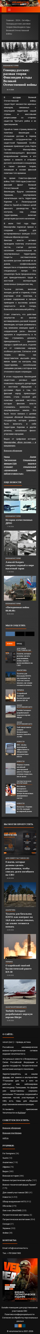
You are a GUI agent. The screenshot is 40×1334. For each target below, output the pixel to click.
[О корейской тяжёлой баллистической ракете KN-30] (11, 695)
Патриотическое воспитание (24, 782)
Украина (20, 690)
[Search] (36, 10)
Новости (20, 742)
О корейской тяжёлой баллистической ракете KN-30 (19, 968)
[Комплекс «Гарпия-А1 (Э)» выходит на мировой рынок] (11, 807)
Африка (6, 1167)
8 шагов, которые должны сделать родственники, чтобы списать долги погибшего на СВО (20, 868)
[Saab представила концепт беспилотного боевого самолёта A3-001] (11, 730)
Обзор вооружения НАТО (24, 706)
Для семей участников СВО (24, 649)
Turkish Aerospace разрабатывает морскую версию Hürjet (19, 1014)
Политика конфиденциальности (19, 1314)
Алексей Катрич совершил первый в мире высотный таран (20, 565)
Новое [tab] (10, 644)
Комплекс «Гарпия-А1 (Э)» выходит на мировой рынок (24, 809)
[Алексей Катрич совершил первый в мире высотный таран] (20, 543)
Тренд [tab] (19, 644)
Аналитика (21, 670)
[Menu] (9, 9)
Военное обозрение (13, 451)
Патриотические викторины (16, 1215)
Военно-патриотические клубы (17, 1180)
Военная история (10, 65)
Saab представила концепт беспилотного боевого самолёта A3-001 (24, 732)
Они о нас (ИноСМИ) (12, 1210)
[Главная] (4, 9)
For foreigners (9, 1153)
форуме (6, 1077)
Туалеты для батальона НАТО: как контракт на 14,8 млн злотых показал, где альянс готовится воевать (20, 920)
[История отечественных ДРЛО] (20, 500)
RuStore (21, 1113)
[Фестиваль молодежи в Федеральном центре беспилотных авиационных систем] (11, 790)
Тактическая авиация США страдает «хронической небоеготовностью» (12, 465)
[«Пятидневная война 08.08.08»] (20, 588)
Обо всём (7, 1206)
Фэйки (5, 1233)
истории (17, 97)
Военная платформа (12, 1133)
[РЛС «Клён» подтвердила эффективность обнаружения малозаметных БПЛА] (11, 749)
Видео (5, 1171)
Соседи (6, 1224)
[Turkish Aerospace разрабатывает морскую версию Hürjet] (11, 711)
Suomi (5, 1158)
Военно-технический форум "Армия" (19, 1185)
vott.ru (5, 1138)
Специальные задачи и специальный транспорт (29, 463)
